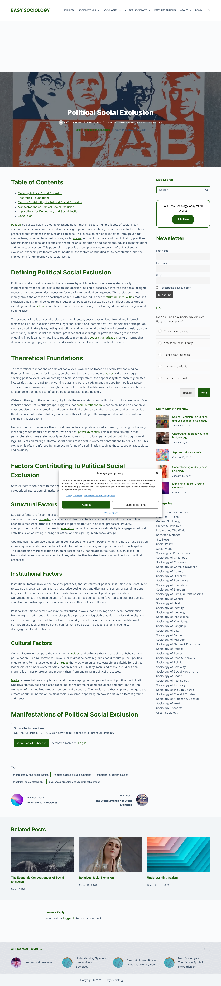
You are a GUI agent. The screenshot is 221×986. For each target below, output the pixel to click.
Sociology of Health (169, 603)
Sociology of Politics (149, 122)
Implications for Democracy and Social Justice (48, 211)
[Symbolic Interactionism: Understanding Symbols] (118, 962)
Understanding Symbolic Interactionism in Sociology (91, 962)
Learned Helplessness (38, 962)
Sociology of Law (167, 630)
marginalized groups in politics (72, 774)
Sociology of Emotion (170, 589)
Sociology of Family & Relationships (179, 594)
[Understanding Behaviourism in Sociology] (162, 438)
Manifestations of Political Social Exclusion (46, 207)
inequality (45, 519)
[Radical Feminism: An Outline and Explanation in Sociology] (162, 421)
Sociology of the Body (171, 685)
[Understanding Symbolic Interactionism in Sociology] (67, 962)
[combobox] (180, 189)
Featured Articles (165, 10)
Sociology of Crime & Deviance (176, 566)
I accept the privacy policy (175, 287)
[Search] (209, 10)
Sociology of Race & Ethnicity (175, 658)
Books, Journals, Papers (172, 512)
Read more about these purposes (99, 495)
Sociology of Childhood (171, 557)
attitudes (62, 662)
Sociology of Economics (172, 580)
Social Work (164, 548)
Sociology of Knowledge (172, 621)
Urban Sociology (167, 712)
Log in (82, 743)
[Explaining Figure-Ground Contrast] (162, 488)
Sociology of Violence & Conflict (177, 698)
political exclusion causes (112, 774)
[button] (157, 473)
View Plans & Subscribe (31, 743)
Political (16, 224)
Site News (162, 539)
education (67, 528)
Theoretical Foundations (33, 197)
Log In (198, 10)
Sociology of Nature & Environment (179, 644)
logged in (69, 918)
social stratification (89, 405)
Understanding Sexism (162, 877)
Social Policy (164, 544)
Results (187, 392)
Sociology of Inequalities (120, 122)
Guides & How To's (168, 526)
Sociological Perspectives (173, 553)
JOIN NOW (69, 10)
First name (162, 250)
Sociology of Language (171, 626)
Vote (204, 392)
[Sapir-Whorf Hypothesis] (162, 455)
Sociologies (110, 10)
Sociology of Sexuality (171, 667)
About (184, 10)
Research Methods (168, 535)
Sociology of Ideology (170, 612)
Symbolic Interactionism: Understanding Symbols (142, 962)
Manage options (136, 504)
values (75, 653)
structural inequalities (120, 297)
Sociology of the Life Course (175, 689)
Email (159, 275)
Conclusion (25, 216)
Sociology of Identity (170, 608)
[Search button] (206, 190)
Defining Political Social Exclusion (40, 193)
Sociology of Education (171, 585)
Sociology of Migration (171, 639)
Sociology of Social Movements (177, 671)
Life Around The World (171, 530)
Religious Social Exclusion (96, 877)
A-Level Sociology (136, 10)
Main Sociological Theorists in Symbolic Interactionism (191, 962)
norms (77, 238)
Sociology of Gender (169, 598)
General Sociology (168, 521)
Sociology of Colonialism (172, 562)
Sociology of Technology (172, 680)
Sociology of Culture (169, 571)
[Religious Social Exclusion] (110, 854)
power (109, 373)
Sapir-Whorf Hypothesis (186, 452)
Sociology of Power (169, 653)
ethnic (41, 306)
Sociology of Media (169, 635)
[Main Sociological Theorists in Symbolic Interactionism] (169, 962)
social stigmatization (103, 337)
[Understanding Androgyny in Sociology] (162, 471)
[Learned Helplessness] (16, 962)
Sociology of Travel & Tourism (176, 694)
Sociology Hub (87, 10)
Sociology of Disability (171, 576)
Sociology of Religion (170, 662)
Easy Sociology (30, 10)
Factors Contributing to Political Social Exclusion (50, 202)
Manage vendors (74, 495)
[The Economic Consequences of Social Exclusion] (42, 854)
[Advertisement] (110, 46)
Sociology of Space (169, 676)
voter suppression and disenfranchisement (74, 781)
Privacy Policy (111, 513)
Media (15, 680)
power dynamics (89, 432)
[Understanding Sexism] (178, 854)
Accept (86, 504)
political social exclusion (28, 781)
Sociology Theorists (169, 708)
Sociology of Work (168, 703)
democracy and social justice (31, 774)
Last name (162, 263)
